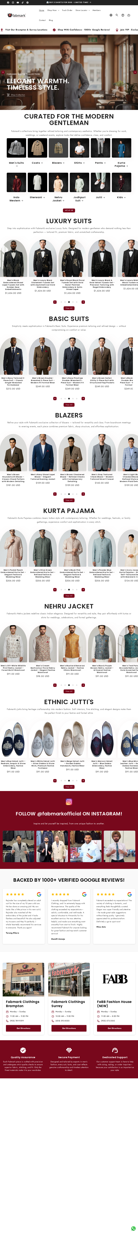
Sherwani (36, 197)
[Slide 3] (73, 108)
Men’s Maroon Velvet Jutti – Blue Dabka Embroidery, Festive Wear (87, 764)
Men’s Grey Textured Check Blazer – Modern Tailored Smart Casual (87, 477)
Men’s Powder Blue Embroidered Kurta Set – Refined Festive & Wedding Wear (87, 573)
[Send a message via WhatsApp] (133, 1228)
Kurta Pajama (120, 164)
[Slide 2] (69, 108)
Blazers (57, 162)
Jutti (99, 197)
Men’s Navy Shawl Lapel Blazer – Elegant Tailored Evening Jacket (28, 477)
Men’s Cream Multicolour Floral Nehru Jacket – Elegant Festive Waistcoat (28, 669)
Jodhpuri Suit (79, 199)
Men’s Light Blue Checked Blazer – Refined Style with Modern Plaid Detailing (117, 478)
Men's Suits (16, 162)
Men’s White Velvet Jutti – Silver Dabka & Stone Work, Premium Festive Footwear (28, 764)
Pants (99, 162)
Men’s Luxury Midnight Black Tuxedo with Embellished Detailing (117, 282)
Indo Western (14, 199)
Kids (120, 197)
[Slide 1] (65, 108)
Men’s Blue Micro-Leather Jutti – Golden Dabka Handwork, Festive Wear (117, 764)
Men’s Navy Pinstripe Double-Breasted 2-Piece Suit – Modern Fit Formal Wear (58, 381)
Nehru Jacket (57, 199)
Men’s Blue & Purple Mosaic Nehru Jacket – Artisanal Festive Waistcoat (87, 669)
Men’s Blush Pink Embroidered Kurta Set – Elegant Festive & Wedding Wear (58, 573)
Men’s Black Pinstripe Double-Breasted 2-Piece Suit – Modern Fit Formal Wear (117, 381)
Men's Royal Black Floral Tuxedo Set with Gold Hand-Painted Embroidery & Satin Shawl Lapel (58, 285)
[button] (53, 10)
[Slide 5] (77, 302)
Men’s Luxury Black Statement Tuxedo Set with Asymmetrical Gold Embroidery (28, 283)
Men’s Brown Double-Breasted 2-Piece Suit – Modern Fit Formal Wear (28, 380)
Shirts (78, 162)
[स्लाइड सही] (135, 72)
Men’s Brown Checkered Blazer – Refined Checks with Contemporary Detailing (58, 478)
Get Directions (23, 1028)
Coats (36, 162)
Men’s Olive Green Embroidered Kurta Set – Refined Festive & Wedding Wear (28, 573)
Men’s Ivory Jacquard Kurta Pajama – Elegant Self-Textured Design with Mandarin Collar (117, 573)
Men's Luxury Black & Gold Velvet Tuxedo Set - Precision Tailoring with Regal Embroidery (87, 283)
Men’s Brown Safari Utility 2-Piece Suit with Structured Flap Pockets (87, 380)
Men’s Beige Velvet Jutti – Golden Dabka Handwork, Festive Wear (58, 763)
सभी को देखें (69, 210)
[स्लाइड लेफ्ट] (3, 72)
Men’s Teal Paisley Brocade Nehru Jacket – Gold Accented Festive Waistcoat (117, 669)
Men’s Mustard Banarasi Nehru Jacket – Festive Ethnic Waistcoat (58, 668)
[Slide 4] (73, 302)
